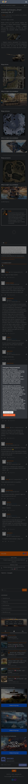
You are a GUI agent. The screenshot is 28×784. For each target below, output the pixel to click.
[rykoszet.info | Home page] (5, 2)
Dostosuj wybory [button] (8, 412)
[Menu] (26, 2)
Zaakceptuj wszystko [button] (9, 415)
